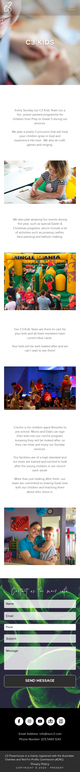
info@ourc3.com (50, 734)
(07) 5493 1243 (51, 739)
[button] (71, 7)
